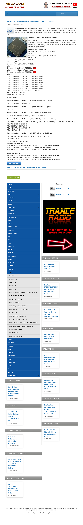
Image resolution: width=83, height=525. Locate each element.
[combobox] (66, 14)
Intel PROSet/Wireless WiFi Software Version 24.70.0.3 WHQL (50, 359)
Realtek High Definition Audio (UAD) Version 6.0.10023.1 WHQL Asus (50, 384)
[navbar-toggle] (7, 13)
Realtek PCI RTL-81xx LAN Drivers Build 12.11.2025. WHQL (30, 21)
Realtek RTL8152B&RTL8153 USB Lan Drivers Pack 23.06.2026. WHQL (51, 289)
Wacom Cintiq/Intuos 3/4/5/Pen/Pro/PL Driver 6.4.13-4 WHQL (14, 489)
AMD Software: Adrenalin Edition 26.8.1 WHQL (50, 267)
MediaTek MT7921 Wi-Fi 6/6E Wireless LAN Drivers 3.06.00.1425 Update (14, 464)
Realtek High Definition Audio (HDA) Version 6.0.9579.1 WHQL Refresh (13, 391)
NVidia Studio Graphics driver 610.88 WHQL (49, 337)
